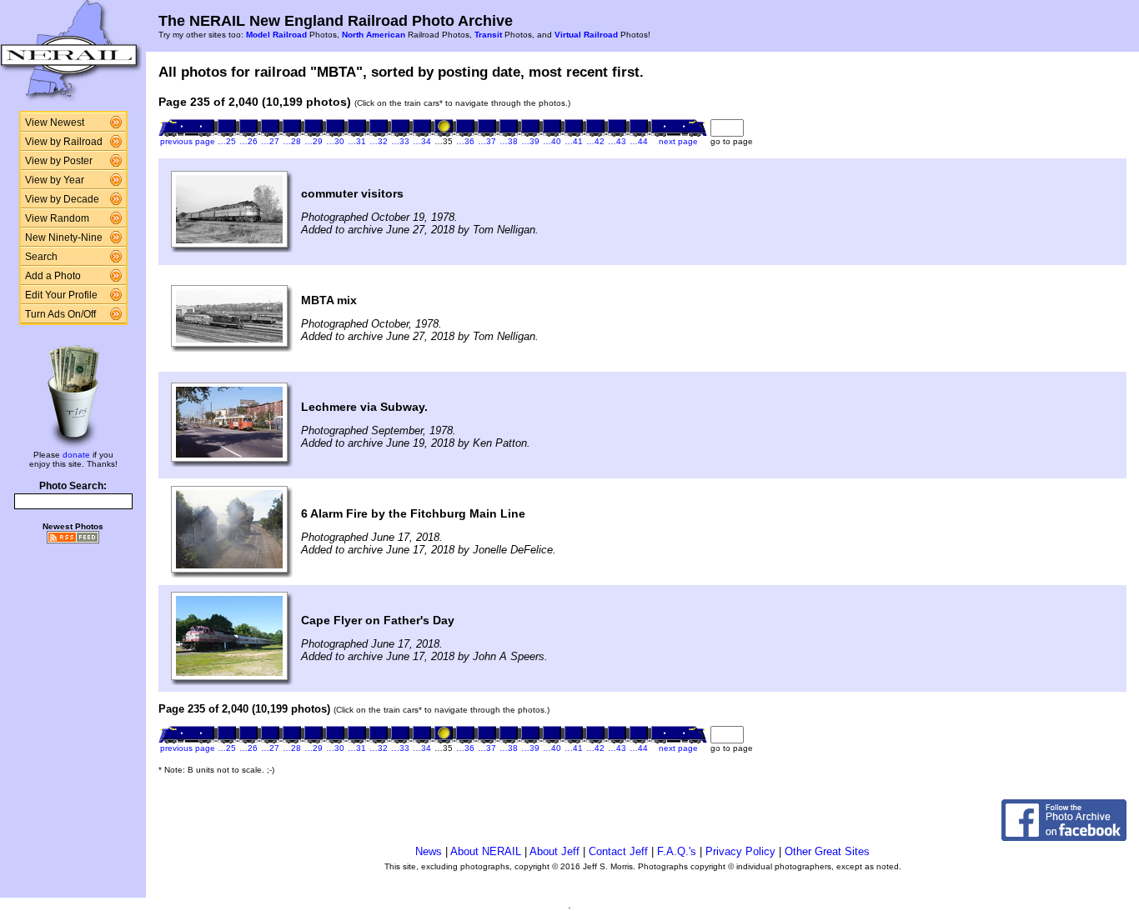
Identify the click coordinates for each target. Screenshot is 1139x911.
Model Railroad (276, 34)
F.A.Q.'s (676, 851)
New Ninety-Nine (64, 238)
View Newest (54, 123)
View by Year (54, 180)
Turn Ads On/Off (60, 314)
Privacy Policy (740, 851)
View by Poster (59, 161)
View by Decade (62, 199)
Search (41, 257)
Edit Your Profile (61, 295)
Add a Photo (53, 276)
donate (76, 454)
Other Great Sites (827, 851)
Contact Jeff (618, 851)
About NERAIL (485, 851)
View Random (57, 218)
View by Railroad (64, 142)
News (428, 851)
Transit (488, 34)
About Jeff (554, 851)
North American (373, 34)
